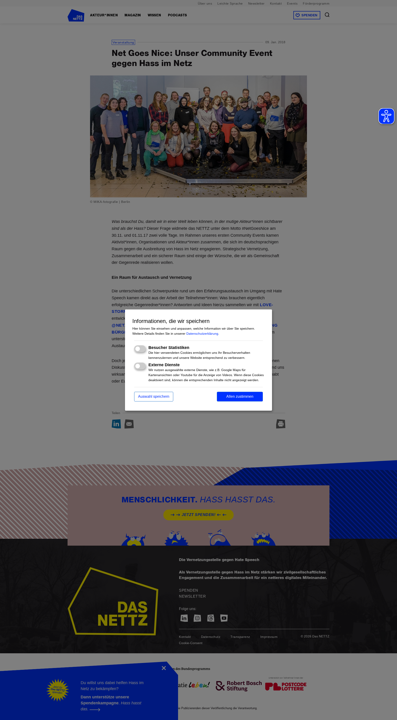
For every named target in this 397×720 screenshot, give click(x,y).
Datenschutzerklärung (202, 333)
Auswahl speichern (153, 396)
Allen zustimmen (239, 396)
